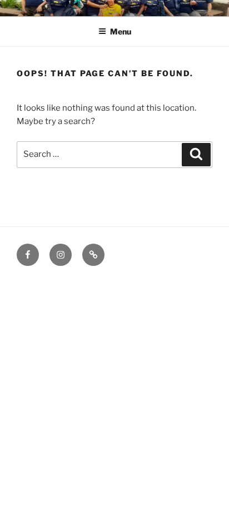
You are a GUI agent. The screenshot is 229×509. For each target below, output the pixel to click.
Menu (120, 31)
